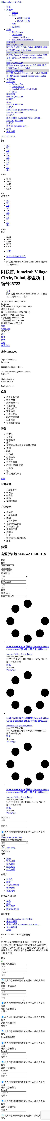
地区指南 (10, 891)
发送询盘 (5, 331)
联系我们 (5, 345)
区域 (3, 343)
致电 (3, 326)
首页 (3, 334)
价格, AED (6, 582)
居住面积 (5, 573)
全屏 (8, 291)
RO (7, 170)
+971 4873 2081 (8, 136)
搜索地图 (10, 888)
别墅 (8, 903)
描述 (3, 337)
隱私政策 (10, 867)
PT (7, 167)
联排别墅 (10, 906)
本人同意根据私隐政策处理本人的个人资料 (24, 832)
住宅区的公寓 (12, 885)
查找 (3, 593)
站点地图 (10, 869)
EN (7, 148)
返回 (8, 593)
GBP (8, 189)
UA (8, 153)
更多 (3, 478)
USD (8, 184)
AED (8, 181)
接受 (3, 958)
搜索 (3, 560)
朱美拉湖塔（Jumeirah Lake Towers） (23, 924)
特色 (3, 340)
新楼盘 (9, 879)
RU (7, 146)
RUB (8, 186)
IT (7, 165)
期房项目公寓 (12, 909)
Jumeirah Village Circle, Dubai (19, 654)
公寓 (8, 901)
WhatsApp (5, 329)
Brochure (10, 667)
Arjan (8, 930)
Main (8, 858)
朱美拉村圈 (11, 921)
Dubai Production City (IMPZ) (19, 919)
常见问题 (10, 861)
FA (7, 155)
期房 (8, 882)
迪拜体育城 (11, 927)
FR (7, 163)
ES (7, 160)
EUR (8, 179)
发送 (3, 835)
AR (7, 158)
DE (7, 150)
